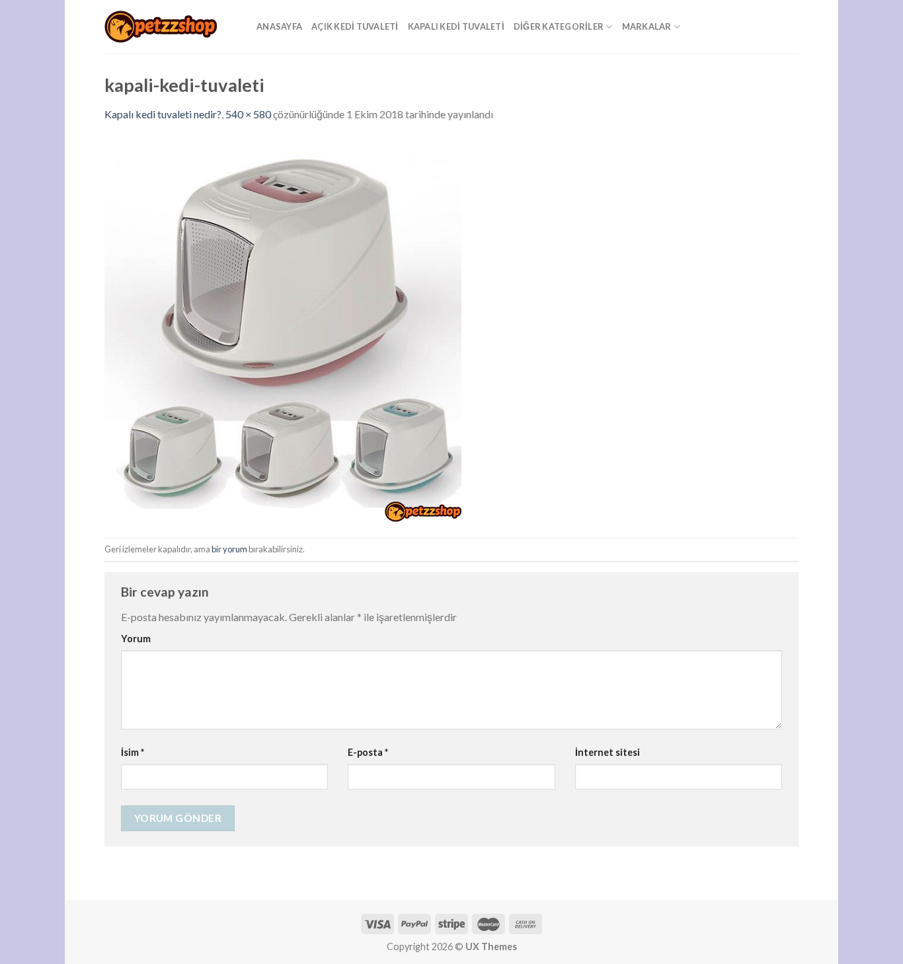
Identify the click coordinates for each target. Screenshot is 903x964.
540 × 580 (248, 114)
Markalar (647, 26)
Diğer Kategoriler (559, 26)
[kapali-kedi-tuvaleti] (282, 328)
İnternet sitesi (607, 752)
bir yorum (229, 549)
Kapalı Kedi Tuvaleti (456, 26)
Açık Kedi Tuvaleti (355, 26)
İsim (132, 752)
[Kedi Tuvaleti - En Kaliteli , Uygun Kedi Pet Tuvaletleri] (170, 27)
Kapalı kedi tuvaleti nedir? (162, 114)
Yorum (136, 638)
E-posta (368, 752)
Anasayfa (279, 26)
